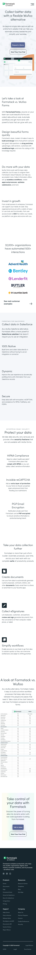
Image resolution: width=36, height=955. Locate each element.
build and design (8, 141)
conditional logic (8, 148)
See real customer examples (12, 302)
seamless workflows (14, 180)
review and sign (8, 617)
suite (12, 561)
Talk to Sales (18, 827)
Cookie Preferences (23, 921)
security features (22, 439)
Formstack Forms (13, 112)
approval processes (9, 182)
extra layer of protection (20, 483)
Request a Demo (18, 45)
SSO (15, 214)
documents (10, 585)
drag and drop (27, 143)
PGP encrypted (24, 513)
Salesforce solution (10, 334)
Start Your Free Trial (18, 52)
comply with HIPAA (14, 464)
